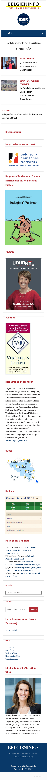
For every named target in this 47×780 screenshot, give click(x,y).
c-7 (42, 777)
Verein (34, 754)
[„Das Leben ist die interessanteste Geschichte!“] (9, 63)
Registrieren (10, 647)
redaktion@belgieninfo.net (16, 441)
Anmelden (9, 650)
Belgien (30, 81)
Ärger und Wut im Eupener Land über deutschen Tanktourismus (20, 550)
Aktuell (23, 59)
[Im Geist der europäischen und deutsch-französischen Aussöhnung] (9, 85)
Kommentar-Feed (12, 656)
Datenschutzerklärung (23, 757)
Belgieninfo (23, 747)
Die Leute (30, 59)
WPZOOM (29, 769)
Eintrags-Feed (11, 653)
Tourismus (5, 110)
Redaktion (25, 754)
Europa (36, 81)
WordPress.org (11, 659)
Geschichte (24, 84)
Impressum (14, 754)
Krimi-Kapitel (11, 630)
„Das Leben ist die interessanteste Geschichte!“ (28, 66)
